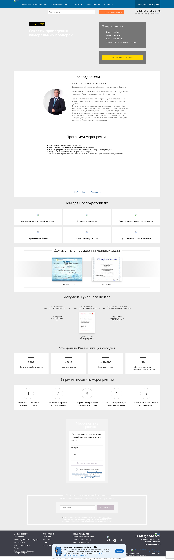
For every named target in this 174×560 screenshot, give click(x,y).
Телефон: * (75, 447)
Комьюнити (26, 4)
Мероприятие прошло (122, 57)
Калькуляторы (19, 537)
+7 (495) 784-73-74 (147, 10)
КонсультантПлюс (94, 4)
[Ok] (109, 540)
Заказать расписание (87, 463)
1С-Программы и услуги (60, 4)
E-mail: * (74, 454)
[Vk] (109, 535)
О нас (45, 542)
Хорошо (119, 551)
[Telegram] (115, 535)
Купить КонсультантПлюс (113, 12)
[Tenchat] (115, 540)
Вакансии (47, 537)
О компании (109, 4)
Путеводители (19, 542)
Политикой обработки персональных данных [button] (85, 554)
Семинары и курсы (40, 4)
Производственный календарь (26, 539)
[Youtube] (121, 535)
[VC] (121, 540)
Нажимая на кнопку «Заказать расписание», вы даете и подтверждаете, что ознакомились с (87, 473)
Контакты (47, 539)
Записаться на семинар (82, 539)
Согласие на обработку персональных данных (87, 473)
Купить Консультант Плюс (83, 537)
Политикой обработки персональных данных (90, 477)
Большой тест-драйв (81, 542)
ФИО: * (74, 440)
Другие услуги (77, 4)
